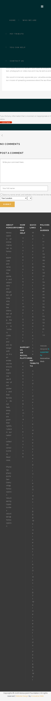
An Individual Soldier (32, 399)
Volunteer (23, 250)
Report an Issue (32, 335)
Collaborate (23, 281)
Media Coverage (33, 251)
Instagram (23, 400)
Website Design (22, 696)
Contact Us (44, 329)
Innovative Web (37, 696)
